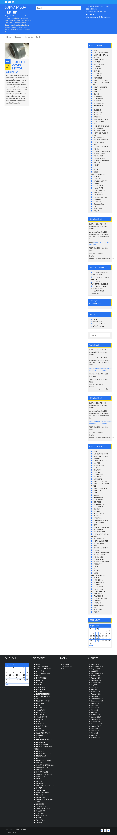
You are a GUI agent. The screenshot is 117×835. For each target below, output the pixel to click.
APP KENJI (98, 57)
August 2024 (96, 669)
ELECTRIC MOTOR (101, 80)
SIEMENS (97, 183)
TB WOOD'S (98, 195)
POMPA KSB (98, 156)
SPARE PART (98, 186)
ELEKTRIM (97, 89)
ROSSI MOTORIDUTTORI (46, 786)
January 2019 (96, 696)
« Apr (91, 645)
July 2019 (94, 685)
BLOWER (97, 62)
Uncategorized (99, 204)
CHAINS (97, 71)
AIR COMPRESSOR (101, 53)
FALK (95, 92)
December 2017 (97, 719)
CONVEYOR (98, 73)
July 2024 (94, 671)
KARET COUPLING (101, 119)
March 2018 (95, 715)
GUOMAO (97, 110)
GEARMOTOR (99, 103)
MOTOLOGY (98, 128)
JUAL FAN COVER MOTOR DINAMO (15, 66)
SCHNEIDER (98, 179)
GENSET (97, 108)
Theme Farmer (12, 832)
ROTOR (96, 176)
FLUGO (96, 94)
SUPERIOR (98, 192)
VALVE (96, 206)
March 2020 (95, 676)
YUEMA (96, 211)
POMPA (96, 149)
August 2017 (96, 726)
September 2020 (97, 673)
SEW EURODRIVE (100, 181)
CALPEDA (97, 69)
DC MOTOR (98, 78)
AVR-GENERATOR (100, 60)
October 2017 (96, 721)
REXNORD (97, 170)
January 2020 (96, 680)
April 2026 (94, 664)
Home (9, 37)
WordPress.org (98, 326)
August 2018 (96, 703)
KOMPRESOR (99, 121)
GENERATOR (98, 105)
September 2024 (97, 666)
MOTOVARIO (99, 142)
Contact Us (28, 37)
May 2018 (94, 710)
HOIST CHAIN (99, 112)
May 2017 (94, 733)
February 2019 (96, 694)
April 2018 (94, 712)
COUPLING (98, 76)
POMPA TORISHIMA (101, 160)
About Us (17, 37)
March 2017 (95, 737)
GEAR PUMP (98, 96)
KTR (95, 124)
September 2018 (97, 701)
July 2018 (94, 705)
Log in (95, 319)
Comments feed (99, 324)
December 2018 (97, 699)
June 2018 (95, 708)
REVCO (96, 167)
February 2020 (96, 678)
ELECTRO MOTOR (100, 87)
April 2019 (94, 689)
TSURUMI (97, 202)
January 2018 (96, 717)
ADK (95, 50)
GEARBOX (97, 101)
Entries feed (97, 321)
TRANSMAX (98, 199)
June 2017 (95, 731)
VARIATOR (98, 209)
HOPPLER (97, 115)
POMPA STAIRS (99, 158)
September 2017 (97, 724)
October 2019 (96, 682)
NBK (95, 144)
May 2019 (94, 687)
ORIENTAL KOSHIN (101, 147)
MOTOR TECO (99, 137)
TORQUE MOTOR (100, 197)
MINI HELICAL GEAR (101, 126)
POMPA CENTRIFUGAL (102, 151)
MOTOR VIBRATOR (101, 140)
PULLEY (96, 165)
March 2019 (95, 692)
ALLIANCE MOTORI (101, 55)
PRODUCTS (98, 163)
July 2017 (94, 728)
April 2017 (94, 735)
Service (38, 37)
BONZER (97, 66)
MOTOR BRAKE (99, 131)
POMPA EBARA (99, 154)
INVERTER (97, 117)
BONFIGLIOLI (99, 64)
